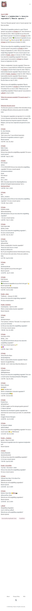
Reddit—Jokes (10, 55)
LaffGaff (3, 93)
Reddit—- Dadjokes (6, 438)
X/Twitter (15, 31)
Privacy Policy (16, 596)
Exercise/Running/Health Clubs (9, 518)
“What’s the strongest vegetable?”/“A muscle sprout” (14, 97)
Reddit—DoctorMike (6, 465)
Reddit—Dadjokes (11, 74)
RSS (24, 596)
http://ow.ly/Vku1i (5, 186)
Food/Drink (22, 518)
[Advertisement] (16, 537)
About (8, 596)
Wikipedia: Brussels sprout (8, 105)
